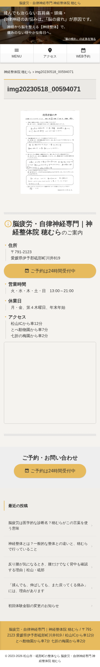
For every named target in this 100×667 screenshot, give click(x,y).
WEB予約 (83, 52)
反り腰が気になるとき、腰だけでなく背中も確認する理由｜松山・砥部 (48, 567)
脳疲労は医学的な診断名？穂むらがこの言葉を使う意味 (48, 526)
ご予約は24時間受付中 (50, 270)
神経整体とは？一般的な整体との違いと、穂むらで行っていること (48, 546)
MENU (17, 52)
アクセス (50, 52)
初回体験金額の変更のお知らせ (33, 606)
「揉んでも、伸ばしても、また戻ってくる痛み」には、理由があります (48, 588)
